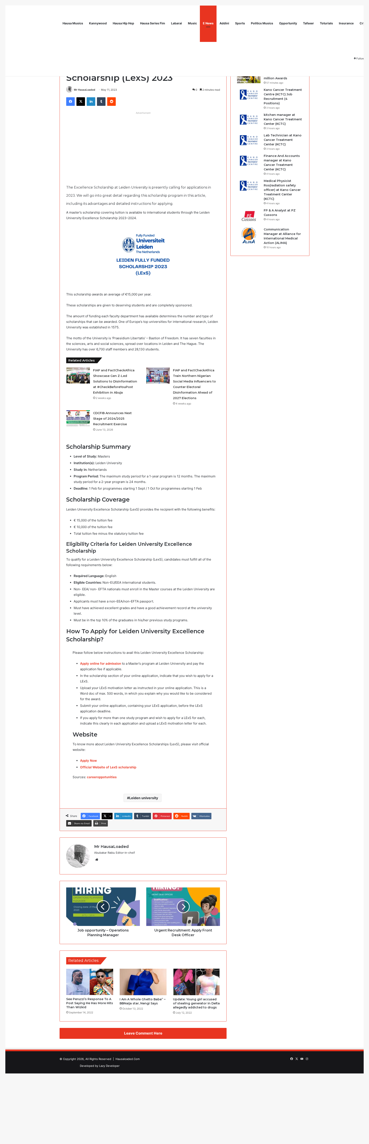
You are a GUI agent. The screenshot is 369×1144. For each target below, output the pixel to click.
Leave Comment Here (143, 1033)
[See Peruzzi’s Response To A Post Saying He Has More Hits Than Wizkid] (89, 982)
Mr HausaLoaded (84, 89)
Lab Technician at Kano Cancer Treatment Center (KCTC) (283, 139)
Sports (240, 23)
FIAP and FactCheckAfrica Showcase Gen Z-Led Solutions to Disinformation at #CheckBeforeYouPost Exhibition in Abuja (115, 381)
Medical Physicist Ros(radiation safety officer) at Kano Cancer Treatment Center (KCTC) (282, 190)
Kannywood (98, 23)
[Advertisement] (143, 146)
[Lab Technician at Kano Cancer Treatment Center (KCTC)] (249, 141)
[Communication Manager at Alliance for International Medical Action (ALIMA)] (249, 235)
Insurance (346, 23)
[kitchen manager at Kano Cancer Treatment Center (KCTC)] (249, 121)
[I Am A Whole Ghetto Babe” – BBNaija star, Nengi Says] (143, 982)
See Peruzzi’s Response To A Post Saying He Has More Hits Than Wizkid (89, 1003)
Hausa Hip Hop (123, 23)
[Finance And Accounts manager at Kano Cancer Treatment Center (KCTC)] (249, 162)
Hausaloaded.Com (128, 1059)
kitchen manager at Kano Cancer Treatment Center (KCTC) (283, 119)
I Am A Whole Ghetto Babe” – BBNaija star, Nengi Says (142, 1001)
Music (192, 23)
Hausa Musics (73, 23)
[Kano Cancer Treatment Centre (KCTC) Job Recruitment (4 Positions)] (249, 96)
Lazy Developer (109, 1065)
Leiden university (143, 798)
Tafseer (308, 23)
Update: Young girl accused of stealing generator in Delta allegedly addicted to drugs (196, 1003)
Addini (224, 23)
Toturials (326, 23)
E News (208, 23)
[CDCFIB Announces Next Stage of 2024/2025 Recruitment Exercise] (78, 418)
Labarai (176, 23)
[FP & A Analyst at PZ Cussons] (249, 216)
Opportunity (288, 23)
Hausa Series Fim (152, 23)
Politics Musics (262, 23)
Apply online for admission (100, 663)
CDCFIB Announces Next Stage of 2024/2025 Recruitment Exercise (112, 418)
